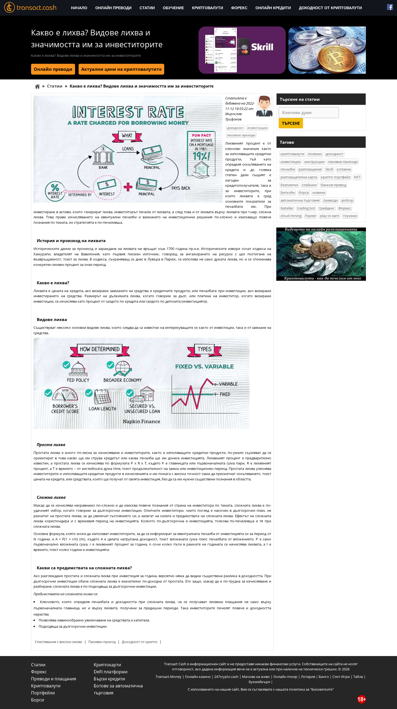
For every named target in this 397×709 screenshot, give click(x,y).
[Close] (282, 291)
